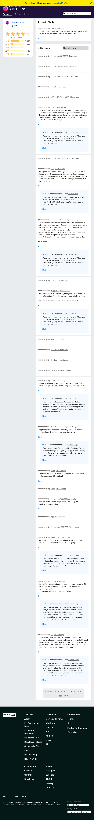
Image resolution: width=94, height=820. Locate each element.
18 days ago (73, 194)
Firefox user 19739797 (59, 66)
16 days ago (61, 107)
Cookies (15, 796)
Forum (27, 750)
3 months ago (62, 581)
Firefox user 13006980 (59, 220)
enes (52, 339)
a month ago (65, 291)
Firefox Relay (17, 22)
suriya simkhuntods (58, 370)
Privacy (5, 796)
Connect (28, 770)
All (47, 744)
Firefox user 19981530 (59, 527)
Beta (69, 723)
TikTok (49, 779)
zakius (53, 380)
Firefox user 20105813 (59, 56)
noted (24, 802)
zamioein (54, 280)
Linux (48, 740)
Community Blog (32, 746)
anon (52, 169)
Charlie (53, 28)
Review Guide (30, 759)
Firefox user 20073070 (59, 158)
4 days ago (73, 56)
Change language (74, 802)
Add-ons (28, 714)
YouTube (50, 775)
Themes (18, 14)
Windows (50, 723)
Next (80, 691)
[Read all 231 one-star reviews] (17, 54)
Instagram (50, 770)
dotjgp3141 (55, 291)
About (27, 719)
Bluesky (49, 783)
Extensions (7, 14)
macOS (49, 727)
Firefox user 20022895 (59, 77)
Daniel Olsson (56, 537)
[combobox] (77, 13)
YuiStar (53, 581)
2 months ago (61, 471)
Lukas (53, 489)
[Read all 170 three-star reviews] (17, 47)
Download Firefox (54, 719)
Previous (48, 691)
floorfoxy (54, 360)
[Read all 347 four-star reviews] (17, 44)
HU (52, 635)
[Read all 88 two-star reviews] (17, 51)
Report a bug (30, 754)
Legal (24, 796)
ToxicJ (53, 87)
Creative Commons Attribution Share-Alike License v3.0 (24, 805)
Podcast (50, 787)
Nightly (70, 719)
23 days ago (60, 169)
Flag (39, 38)
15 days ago (61, 87)
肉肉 (52, 517)
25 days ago (74, 220)
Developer (29, 779)
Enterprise (72, 732)
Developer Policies (33, 742)
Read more (42, 241)
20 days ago (74, 158)
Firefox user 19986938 (59, 499)
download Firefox (61, 3)
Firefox (17, 25)
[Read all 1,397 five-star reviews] (17, 41)
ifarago (53, 107)
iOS (47, 731)
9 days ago (73, 77)
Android (49, 736)
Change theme (73, 809)
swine (53, 471)
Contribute (29, 775)
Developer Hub (31, 738)
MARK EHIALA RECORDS (60, 97)
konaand (54, 350)
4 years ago (61, 28)
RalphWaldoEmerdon (58, 427)
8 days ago (73, 66)
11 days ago (73, 132)
